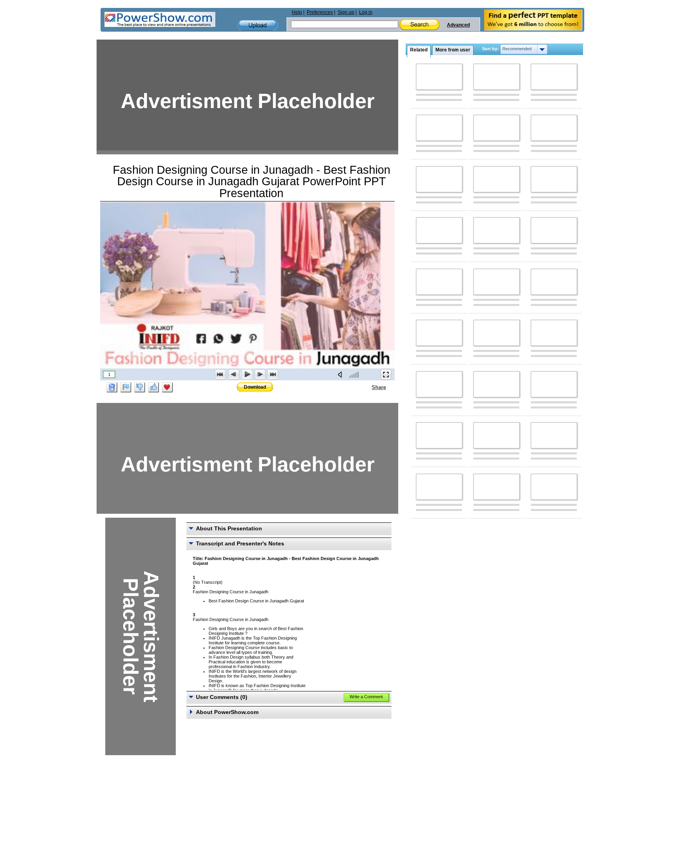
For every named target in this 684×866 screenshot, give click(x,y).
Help (297, 12)
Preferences (320, 12)
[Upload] (258, 25)
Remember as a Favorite (167, 387)
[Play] (247, 374)
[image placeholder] (439, 77)
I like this (153, 387)
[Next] (260, 374)
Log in (365, 12)
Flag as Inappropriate (125, 387)
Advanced (458, 25)
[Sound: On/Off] (341, 374)
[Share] (367, 387)
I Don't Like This (139, 387)
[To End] (273, 374)
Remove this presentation (112, 387)
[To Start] (220, 374)
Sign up (346, 12)
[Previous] (233, 374)
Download (255, 387)
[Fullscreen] (386, 374)
